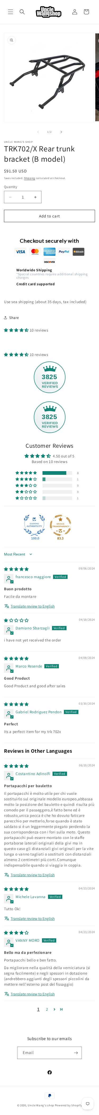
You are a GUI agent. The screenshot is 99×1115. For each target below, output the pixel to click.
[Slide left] (38, 132)
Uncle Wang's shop (41, 1105)
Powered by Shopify (68, 1105)
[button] (10, 12)
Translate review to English (33, 606)
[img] (16, 569)
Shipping (29, 178)
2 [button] (47, 1009)
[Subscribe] (76, 1053)
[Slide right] (61, 132)
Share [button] (14, 317)
